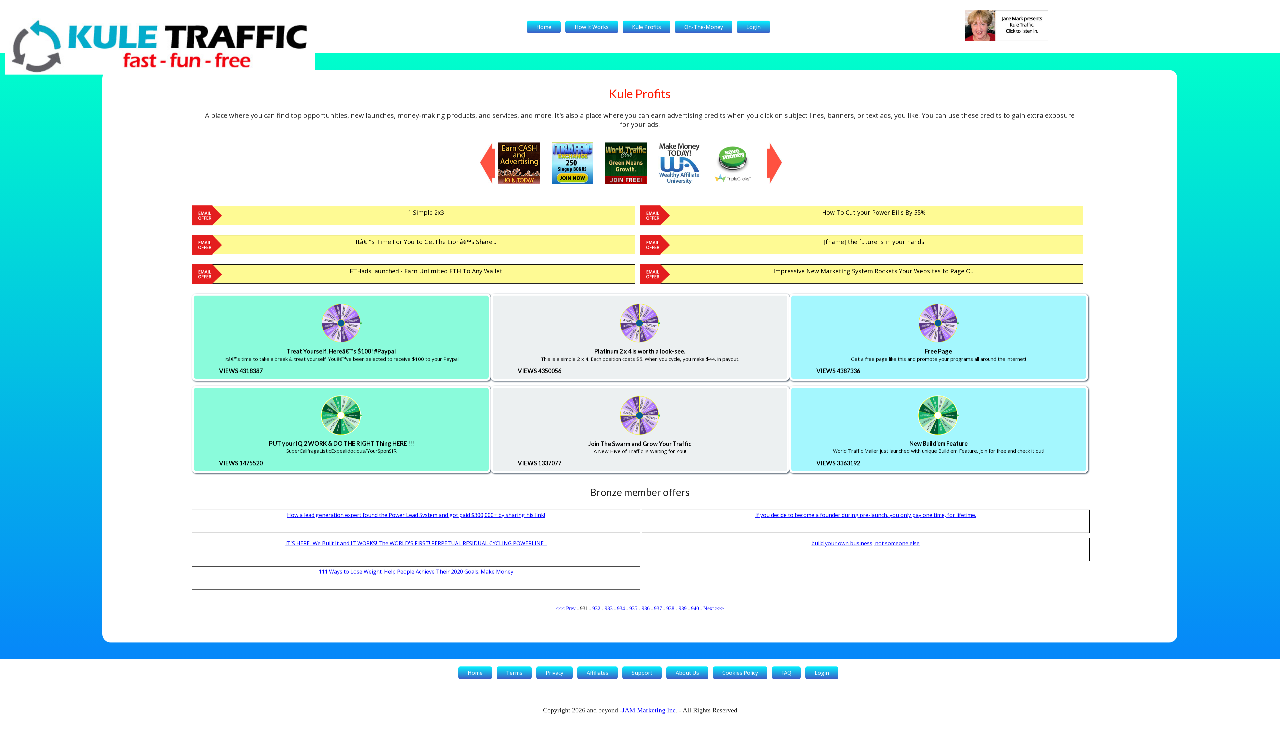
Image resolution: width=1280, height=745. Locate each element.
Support (642, 672)
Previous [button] (483, 145)
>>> (719, 608)
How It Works (592, 27)
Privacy (554, 672)
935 (633, 608)
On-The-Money (703, 27)
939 (683, 608)
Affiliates (597, 672)
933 (609, 608)
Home (543, 27)
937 (658, 608)
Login (753, 27)
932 (596, 608)
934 (621, 608)
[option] (525, 163)
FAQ (786, 672)
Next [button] (770, 145)
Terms (514, 672)
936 (646, 608)
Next (708, 608)
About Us (687, 672)
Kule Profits (646, 27)
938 (670, 608)
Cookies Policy (740, 672)
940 (695, 608)
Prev (571, 608)
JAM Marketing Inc (649, 710)
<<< (560, 608)
